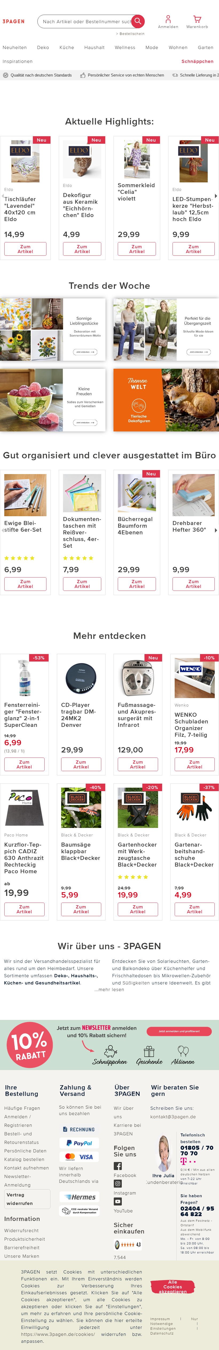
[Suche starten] (138, 21)
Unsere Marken (22, 1256)
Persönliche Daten (25, 1151)
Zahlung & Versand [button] (76, 1090)
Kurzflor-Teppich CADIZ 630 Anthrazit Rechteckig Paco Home (24, 858)
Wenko (182, 705)
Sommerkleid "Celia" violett (136, 192)
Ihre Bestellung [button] (21, 1090)
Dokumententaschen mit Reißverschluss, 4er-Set (82, 533)
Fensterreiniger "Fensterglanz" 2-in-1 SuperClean (22, 715)
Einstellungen (163, 1328)
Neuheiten (15, 47)
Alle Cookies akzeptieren (173, 1286)
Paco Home (16, 835)
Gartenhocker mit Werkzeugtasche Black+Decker (137, 854)
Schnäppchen (198, 61)
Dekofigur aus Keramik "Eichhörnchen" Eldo (80, 205)
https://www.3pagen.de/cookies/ (58, 1334)
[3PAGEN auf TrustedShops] (128, 1245)
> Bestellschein (130, 34)
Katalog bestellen (24, 1159)
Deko (43, 47)
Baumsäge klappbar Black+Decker (80, 851)
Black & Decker (77, 835)
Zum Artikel (25, 249)
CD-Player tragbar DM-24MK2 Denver (78, 715)
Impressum (160, 1319)
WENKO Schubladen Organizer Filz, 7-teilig (191, 725)
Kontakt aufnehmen (26, 1168)
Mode (152, 47)
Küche (67, 47)
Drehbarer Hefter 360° (189, 527)
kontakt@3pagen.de (173, 1117)
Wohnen (178, 47)
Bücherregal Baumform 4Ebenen (135, 526)
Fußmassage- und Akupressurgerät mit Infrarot (137, 715)
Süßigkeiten (136, 983)
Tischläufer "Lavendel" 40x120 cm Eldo (20, 209)
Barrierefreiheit (22, 1248)
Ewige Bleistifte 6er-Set (23, 527)
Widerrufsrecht (21, 1230)
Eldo (67, 185)
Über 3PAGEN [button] (127, 1090)
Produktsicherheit (24, 1239)
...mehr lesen (109, 989)
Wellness (125, 47)
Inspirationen (18, 61)
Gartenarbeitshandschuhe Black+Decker (194, 854)
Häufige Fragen (22, 1108)
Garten (206, 47)
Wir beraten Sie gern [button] (175, 1090)
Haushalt (94, 47)
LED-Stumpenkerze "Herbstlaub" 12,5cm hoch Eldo (193, 209)
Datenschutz (162, 1333)
